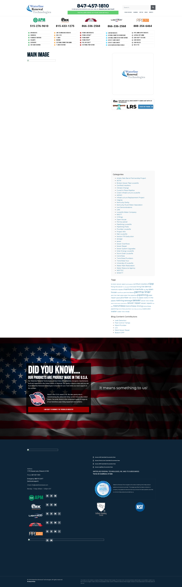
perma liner (142, 292)
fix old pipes (126, 287)
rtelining (120, 300)
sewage (119, 239)
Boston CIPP (119, 333)
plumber (125, 298)
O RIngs (120, 217)
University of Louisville (125, 263)
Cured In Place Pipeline (126, 190)
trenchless (121, 256)
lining (138, 287)
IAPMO (119, 195)
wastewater (146, 309)
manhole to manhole (133, 289)
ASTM (119, 181)
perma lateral (129, 292)
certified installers (140, 284)
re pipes (140, 298)
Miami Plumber (120, 325)
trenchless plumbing (136, 309)
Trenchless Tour (123, 261)
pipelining (142, 295)
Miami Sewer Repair (122, 330)
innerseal (132, 287)
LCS (116, 328)
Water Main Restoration (126, 266)
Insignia (119, 200)
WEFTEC (120, 270)
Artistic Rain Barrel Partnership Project (131, 178)
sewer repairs (146, 303)
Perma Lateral (122, 222)
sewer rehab (114, 303)
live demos (146, 287)
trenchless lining (134, 306)
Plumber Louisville (124, 229)
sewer (119, 241)
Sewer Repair (122, 246)
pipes (118, 298)
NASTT (119, 214)
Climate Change (123, 188)
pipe (122, 295)
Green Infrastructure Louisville (128, 193)
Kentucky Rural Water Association (129, 205)
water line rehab (123, 311)
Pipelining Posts (123, 227)
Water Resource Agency (126, 268)
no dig (146, 289)
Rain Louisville (122, 234)
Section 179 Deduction (125, 236)
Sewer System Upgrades (126, 249)
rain (130, 298)
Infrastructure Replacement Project (130, 198)
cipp (151, 283)
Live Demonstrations (124, 207)
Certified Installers (124, 185)
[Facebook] (47, 495)
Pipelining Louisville (124, 224)
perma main (115, 295)
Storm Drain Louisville (125, 253)
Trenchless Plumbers (125, 258)
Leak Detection (120, 320)
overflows (120, 292)
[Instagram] (59, 513)
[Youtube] (55, 495)
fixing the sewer (117, 287)
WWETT (120, 273)
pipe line (127, 295)
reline (134, 298)
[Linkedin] (51, 495)
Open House (121, 219)
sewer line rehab (147, 301)
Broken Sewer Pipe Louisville (128, 183)
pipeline (134, 295)
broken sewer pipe (118, 284)
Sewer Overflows (123, 244)
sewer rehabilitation (122, 303)
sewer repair (134, 303)
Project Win (121, 232)
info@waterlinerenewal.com (39, 485)
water (114, 311)
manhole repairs (117, 289)
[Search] (153, 7)
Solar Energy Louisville (125, 251)
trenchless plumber (125, 309)
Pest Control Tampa (122, 323)
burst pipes (129, 284)
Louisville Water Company (126, 212)
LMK (118, 210)
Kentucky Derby (123, 202)
